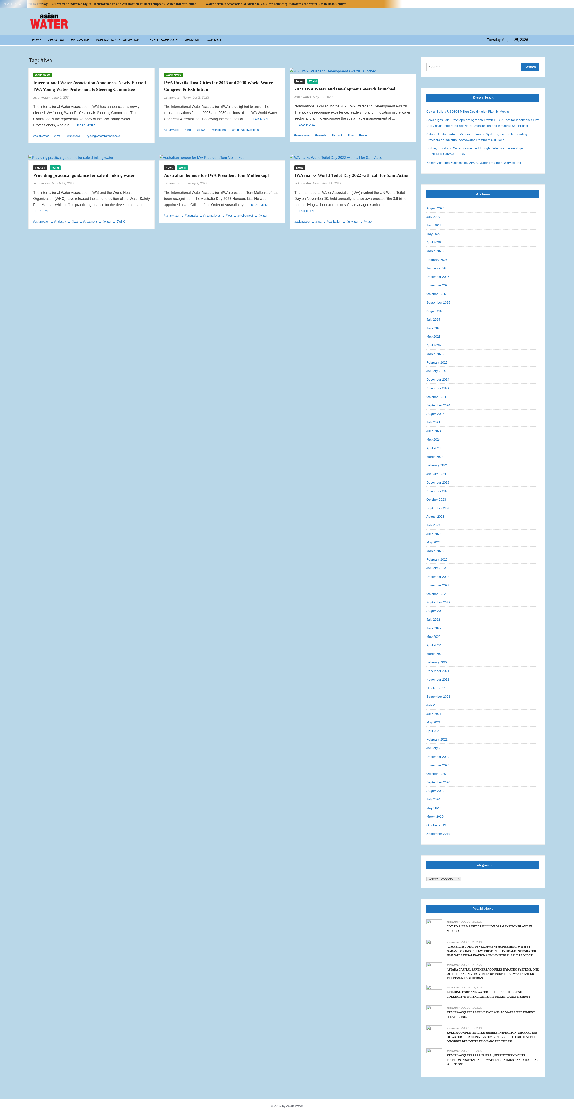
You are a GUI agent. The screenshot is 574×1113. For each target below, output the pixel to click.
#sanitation (334, 221)
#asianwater (41, 136)
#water (363, 135)
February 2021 (437, 739)
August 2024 (435, 414)
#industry (60, 221)
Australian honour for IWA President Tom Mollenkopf (216, 175)
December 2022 (437, 576)
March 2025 (435, 354)
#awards (320, 135)
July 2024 (433, 422)
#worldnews (73, 136)
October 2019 (436, 825)
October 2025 (436, 294)
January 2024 (436, 473)
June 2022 (433, 628)
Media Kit (192, 40)
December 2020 (437, 756)
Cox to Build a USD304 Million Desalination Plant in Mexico (468, 111)
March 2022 (435, 653)
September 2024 (438, 405)
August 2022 (435, 611)
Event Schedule (164, 40)
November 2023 (437, 491)
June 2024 (433, 431)
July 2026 (433, 217)
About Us (56, 40)
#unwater (352, 221)
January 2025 (436, 371)
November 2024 (437, 388)
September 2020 (438, 782)
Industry (40, 167)
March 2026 (435, 251)
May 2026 (433, 234)
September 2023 (438, 508)
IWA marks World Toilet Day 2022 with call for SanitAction (352, 175)
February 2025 (437, 362)
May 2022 (433, 636)
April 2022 (433, 645)
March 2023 (435, 551)
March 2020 (435, 816)
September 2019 (438, 833)
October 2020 (436, 774)
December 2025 (437, 276)
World (313, 81)
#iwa (57, 136)
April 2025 (433, 345)
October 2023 (436, 499)
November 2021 (437, 679)
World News (42, 75)
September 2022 (438, 602)
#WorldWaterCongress (245, 129)
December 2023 (437, 482)
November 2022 (437, 585)
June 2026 (433, 225)
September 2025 (438, 302)
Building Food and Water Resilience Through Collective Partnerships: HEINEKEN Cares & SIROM (475, 151)
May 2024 (433, 439)
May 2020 (433, 808)
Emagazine (80, 40)
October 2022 (436, 594)
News (299, 81)
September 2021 (438, 696)
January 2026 (436, 268)
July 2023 (433, 525)
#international (211, 215)
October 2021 (436, 688)
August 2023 (435, 516)
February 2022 (437, 662)
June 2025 (433, 328)
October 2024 (436, 397)
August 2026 (435, 208)
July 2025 (433, 319)
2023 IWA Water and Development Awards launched (344, 88)
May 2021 (433, 722)
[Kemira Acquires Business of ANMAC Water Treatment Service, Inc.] (434, 1013)
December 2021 (437, 671)
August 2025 (435, 311)
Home (36, 40)
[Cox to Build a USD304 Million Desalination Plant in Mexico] (434, 927)
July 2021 (433, 705)
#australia (191, 215)
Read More (86, 125)
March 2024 (435, 456)
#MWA (200, 129)
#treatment (90, 221)
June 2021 (433, 714)
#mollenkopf (245, 215)
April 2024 (433, 448)
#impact (337, 135)
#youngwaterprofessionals (103, 136)
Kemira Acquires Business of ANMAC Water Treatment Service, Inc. (474, 162)
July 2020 (433, 799)
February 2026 (437, 259)
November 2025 (437, 285)
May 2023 (433, 542)
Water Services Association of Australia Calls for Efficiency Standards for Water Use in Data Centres (275, 4)
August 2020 (435, 791)
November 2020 (437, 765)
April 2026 (433, 242)
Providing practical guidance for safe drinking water (84, 175)
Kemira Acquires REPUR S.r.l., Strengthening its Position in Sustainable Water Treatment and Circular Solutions (492, 1060)
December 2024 (437, 379)
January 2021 (436, 748)
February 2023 (437, 559)
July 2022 (433, 619)
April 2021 (433, 731)
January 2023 (436, 568)
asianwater (41, 97)
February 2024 (437, 465)
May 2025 (433, 336)
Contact (214, 40)
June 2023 (433, 534)
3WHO (121, 221)
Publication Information (117, 40)
